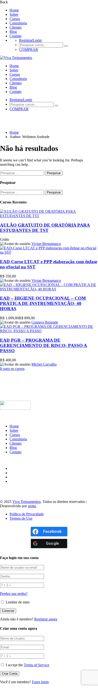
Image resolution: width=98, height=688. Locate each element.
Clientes (16, 27)
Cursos (15, 19)
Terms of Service (36, 665)
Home (14, 10)
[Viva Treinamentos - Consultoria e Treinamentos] (16, 58)
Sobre (14, 14)
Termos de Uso (21, 518)
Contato (15, 36)
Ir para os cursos (12, 369)
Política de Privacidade (27, 514)
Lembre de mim (17, 602)
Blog (13, 32)
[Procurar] (66, 46)
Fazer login (40, 682)
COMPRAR (28, 50)
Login (37, 40)
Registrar (26, 40)
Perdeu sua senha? (14, 594)
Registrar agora (45, 619)
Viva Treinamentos (26, 502)
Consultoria (18, 23)
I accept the (27, 665)
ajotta (32, 506)
